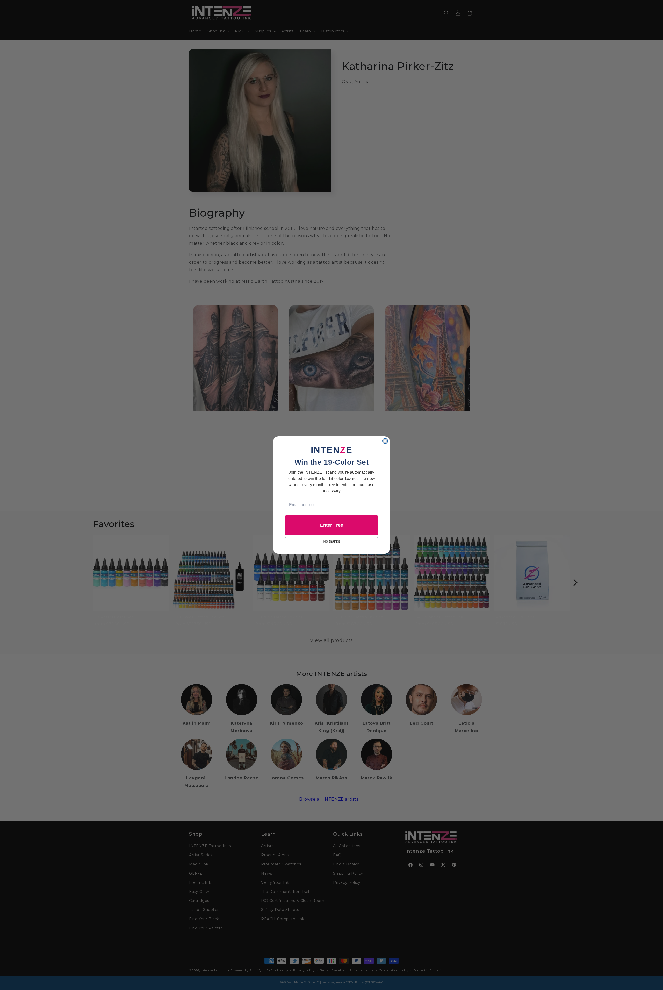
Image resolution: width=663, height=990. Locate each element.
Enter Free (331, 525)
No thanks (331, 541)
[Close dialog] (385, 441)
